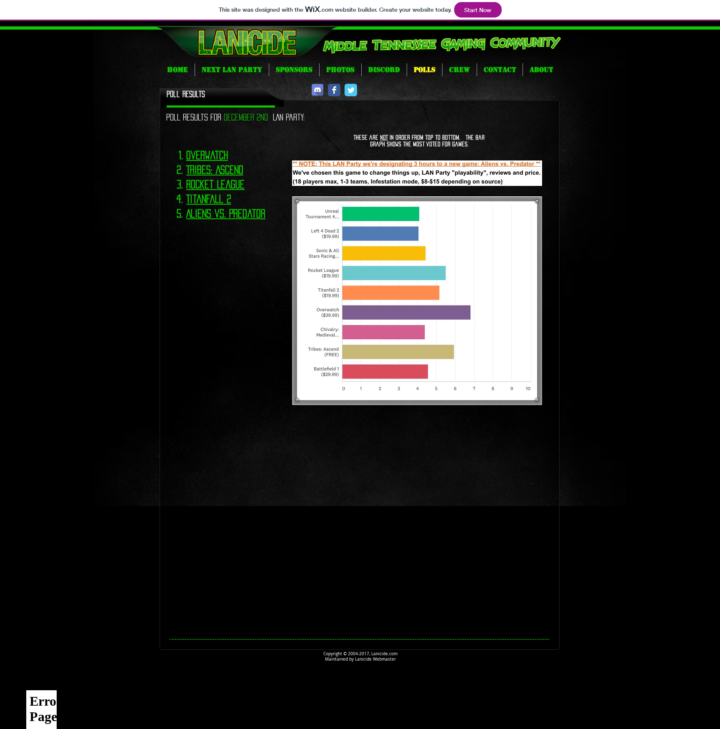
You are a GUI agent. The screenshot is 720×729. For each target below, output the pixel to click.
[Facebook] (334, 90)
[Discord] (317, 90)
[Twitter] (351, 90)
